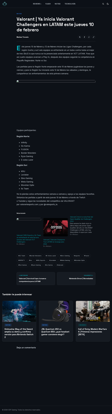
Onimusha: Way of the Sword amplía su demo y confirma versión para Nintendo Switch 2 (18, 333)
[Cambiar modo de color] (108, 4)
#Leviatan (52, 260)
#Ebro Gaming (65, 256)
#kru (30, 260)
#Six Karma (49, 265)
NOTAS (57, 4)
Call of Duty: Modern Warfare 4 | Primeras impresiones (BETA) (92, 332)
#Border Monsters (35, 256)
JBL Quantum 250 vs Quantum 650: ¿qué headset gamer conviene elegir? (55, 332)
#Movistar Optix (79, 260)
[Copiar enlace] (93, 37)
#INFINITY (21, 260)
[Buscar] (103, 4)
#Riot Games (22, 265)
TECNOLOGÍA (70, 4)
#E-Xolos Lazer (51, 256)
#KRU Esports (40, 260)
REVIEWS (36, 4)
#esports (77, 256)
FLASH (48, 4)
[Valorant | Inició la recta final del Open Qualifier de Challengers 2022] (83, 226)
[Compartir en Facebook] (84, 37)
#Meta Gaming (65, 260)
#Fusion (86, 256)
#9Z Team (21, 256)
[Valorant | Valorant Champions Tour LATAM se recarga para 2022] (55, 227)
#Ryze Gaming (36, 265)
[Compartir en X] (80, 37)
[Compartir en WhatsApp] (89, 37)
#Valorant (60, 265)
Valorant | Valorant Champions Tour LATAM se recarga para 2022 (54, 242)
